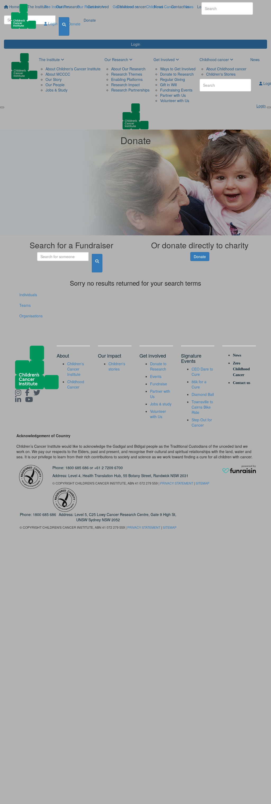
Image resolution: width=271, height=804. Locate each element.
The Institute (55, 6)
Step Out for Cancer (202, 422)
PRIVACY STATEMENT (176, 483)
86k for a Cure (199, 384)
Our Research (89, 6)
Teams (25, 305)
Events (155, 376)
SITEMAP (202, 483)
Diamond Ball (203, 394)
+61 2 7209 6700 (108, 467)
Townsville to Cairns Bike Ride (202, 407)
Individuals (28, 294)
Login (52, 23)
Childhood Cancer (161, 6)
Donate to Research (158, 366)
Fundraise (158, 383)
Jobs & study (160, 403)
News (188, 6)
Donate (74, 23)
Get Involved (124, 6)
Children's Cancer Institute (75, 369)
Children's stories (117, 366)
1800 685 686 (77, 467)
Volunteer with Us (158, 414)
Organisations (31, 315)
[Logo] (25, 16)
